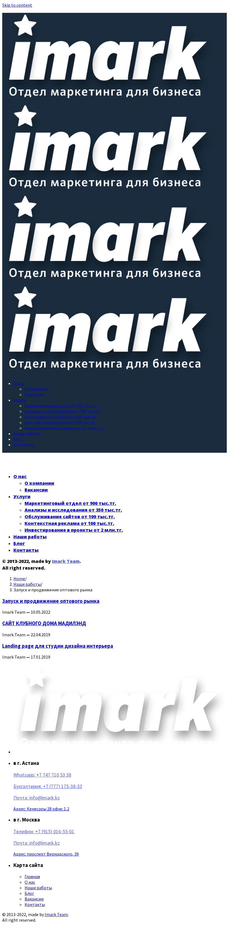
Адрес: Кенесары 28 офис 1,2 (41, 808)
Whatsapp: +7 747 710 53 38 (42, 775)
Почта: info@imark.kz (36, 797)
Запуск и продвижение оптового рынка (50, 601)
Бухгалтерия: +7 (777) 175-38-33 (47, 786)
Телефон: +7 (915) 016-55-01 (43, 831)
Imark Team (66, 561)
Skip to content (17, 5)
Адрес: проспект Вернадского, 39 (46, 854)
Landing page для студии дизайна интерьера (57, 646)
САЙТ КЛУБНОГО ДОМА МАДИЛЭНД (44, 623)
